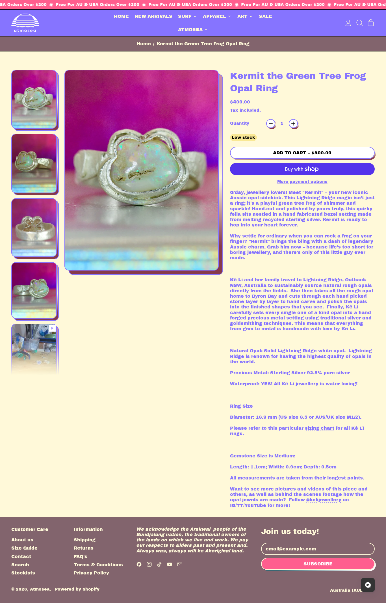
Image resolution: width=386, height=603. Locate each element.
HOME (121, 16)
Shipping (85, 539)
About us (22, 539)
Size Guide (24, 548)
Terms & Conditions (98, 564)
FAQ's (80, 556)
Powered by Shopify (77, 589)
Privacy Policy (91, 572)
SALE (265, 16)
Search (20, 564)
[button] (359, 23)
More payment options (302, 181)
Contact (21, 556)
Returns (84, 548)
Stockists (23, 572)
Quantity (239, 123)
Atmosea (40, 589)
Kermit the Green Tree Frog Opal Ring (203, 43)
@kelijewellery (323, 499)
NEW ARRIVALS (153, 16)
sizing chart (319, 428)
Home (143, 43)
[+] (293, 123)
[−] (270, 123)
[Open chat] (368, 585)
